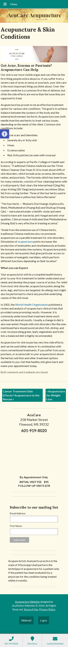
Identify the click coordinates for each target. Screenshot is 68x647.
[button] (4, 133)
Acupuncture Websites (27, 601)
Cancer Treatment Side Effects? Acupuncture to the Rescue (21, 395)
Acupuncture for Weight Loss (55, 395)
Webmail (26, 620)
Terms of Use (31, 609)
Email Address (17, 513)
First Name (16, 526)
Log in (43, 620)
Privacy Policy (47, 609)
